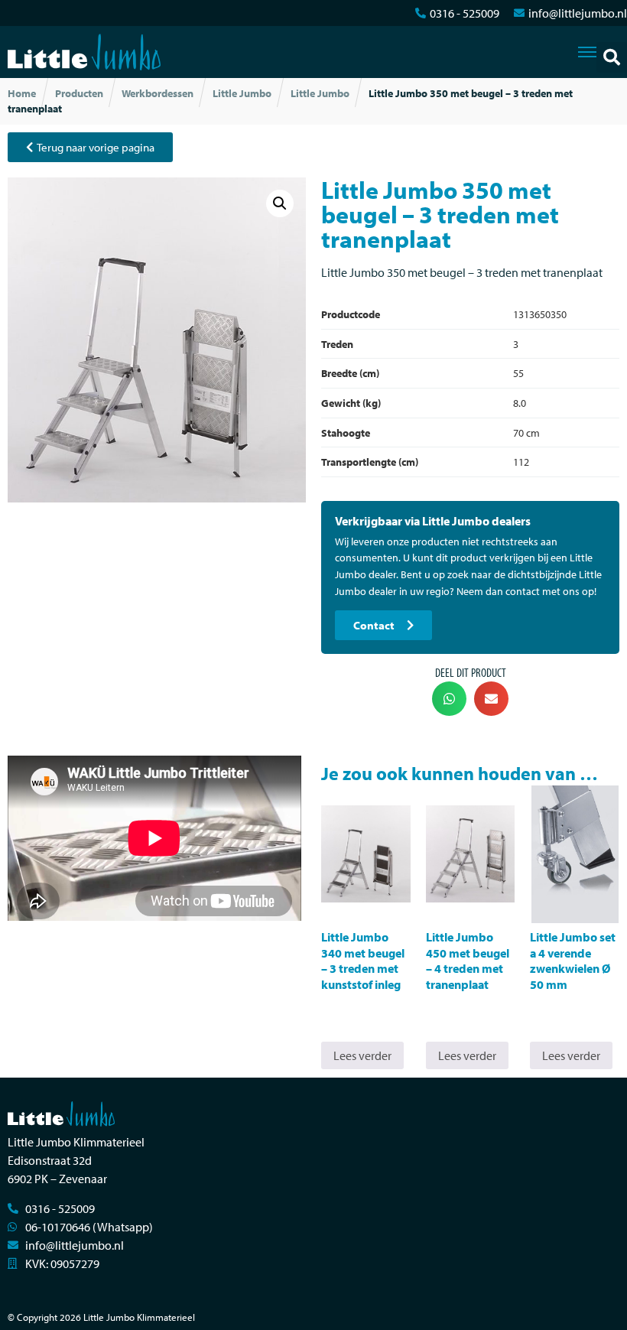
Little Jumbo (242, 93)
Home (22, 93)
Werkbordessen (157, 93)
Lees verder (362, 1055)
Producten (79, 93)
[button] (611, 57)
